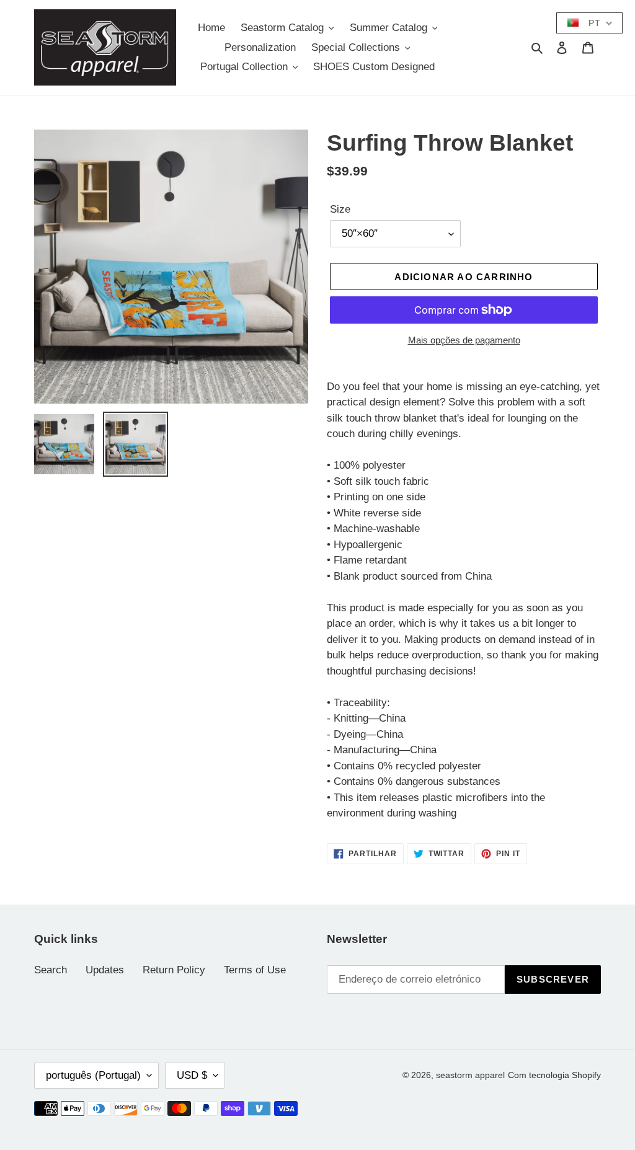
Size (340, 209)
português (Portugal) (93, 1075)
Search (50, 970)
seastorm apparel (470, 1075)
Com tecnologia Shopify (554, 1075)
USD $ (192, 1075)
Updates (105, 970)
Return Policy (174, 970)
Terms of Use (255, 970)
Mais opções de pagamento (464, 340)
